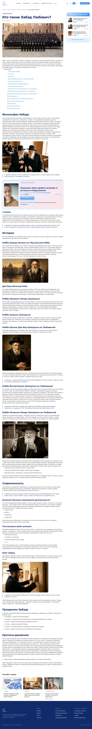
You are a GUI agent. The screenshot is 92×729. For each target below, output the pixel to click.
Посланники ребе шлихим (16, 101)
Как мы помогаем (78, 713)
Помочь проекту (26, 197)
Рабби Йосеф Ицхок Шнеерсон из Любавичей (22, 91)
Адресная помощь (46, 3)
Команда (39, 713)
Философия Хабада (14, 71)
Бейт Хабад (12, 103)
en (70, 3)
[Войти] (67, 3)
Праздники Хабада (14, 106)
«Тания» (11, 74)
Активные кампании (60, 710)
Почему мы (36, 3)
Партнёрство (58, 715)
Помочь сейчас (85, 3)
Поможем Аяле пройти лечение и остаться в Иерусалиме (38, 189)
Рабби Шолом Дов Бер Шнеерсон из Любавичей (23, 88)
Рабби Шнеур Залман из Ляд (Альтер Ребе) (21, 79)
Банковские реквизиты (61, 717)
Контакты (39, 717)
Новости (18, 3)
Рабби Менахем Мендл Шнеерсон (18, 84)
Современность (13, 96)
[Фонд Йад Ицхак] (4, 3)
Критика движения (14, 108)
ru (74, 3)
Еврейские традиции (21, 9)
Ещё (55, 3)
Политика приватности (80, 717)
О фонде (39, 710)
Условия (76, 715)
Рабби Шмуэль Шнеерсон (16, 86)
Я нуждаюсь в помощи (80, 710)
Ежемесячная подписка (61, 713)
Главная (4, 9)
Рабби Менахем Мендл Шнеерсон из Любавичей (23, 93)
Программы (26, 3)
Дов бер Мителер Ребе (15, 81)
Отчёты (38, 715)
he (77, 3)
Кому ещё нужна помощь (77, 39)
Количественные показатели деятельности (21, 98)
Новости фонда (11, 9)
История (11, 76)
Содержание (7, 69)
